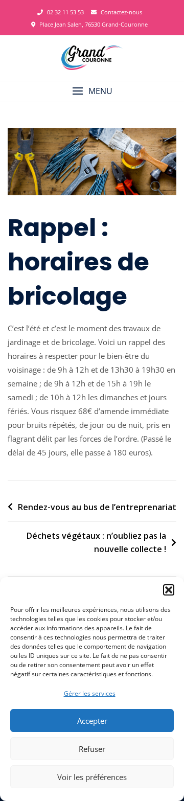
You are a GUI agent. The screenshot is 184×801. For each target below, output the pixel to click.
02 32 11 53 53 (64, 12)
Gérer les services (90, 693)
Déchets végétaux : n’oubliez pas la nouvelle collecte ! (96, 542)
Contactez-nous (120, 12)
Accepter (92, 721)
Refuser (92, 749)
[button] (169, 590)
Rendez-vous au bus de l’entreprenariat (97, 507)
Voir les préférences (92, 777)
